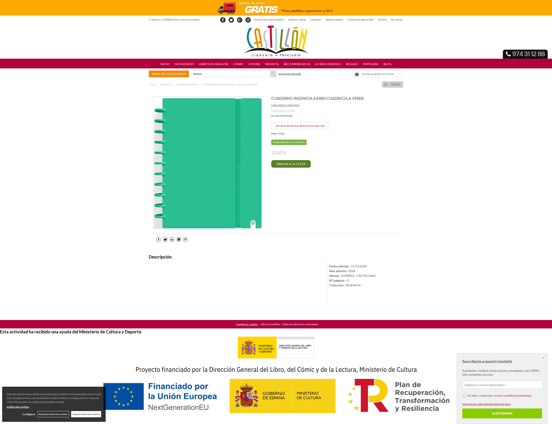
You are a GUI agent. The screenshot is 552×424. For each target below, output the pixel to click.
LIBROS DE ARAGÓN (213, 64)
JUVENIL (254, 64)
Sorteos (382, 19)
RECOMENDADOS (297, 64)
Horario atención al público (269, 19)
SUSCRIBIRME (502, 413)
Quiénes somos (297, 19)
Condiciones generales (360, 19)
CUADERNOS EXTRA (283, 110)
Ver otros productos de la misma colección (300, 125)
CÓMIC (238, 64)
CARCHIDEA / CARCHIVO (285, 105)
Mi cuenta (396, 19)
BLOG (387, 64)
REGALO (352, 64)
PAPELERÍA (371, 64)
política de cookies (18, 406)
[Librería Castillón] (276, 41)
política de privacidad (518, 395)
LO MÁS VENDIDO (328, 64)
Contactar (315, 19)
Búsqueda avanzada (290, 73)
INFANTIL (272, 64)
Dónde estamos (334, 19)
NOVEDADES (184, 64)
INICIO (165, 64)
